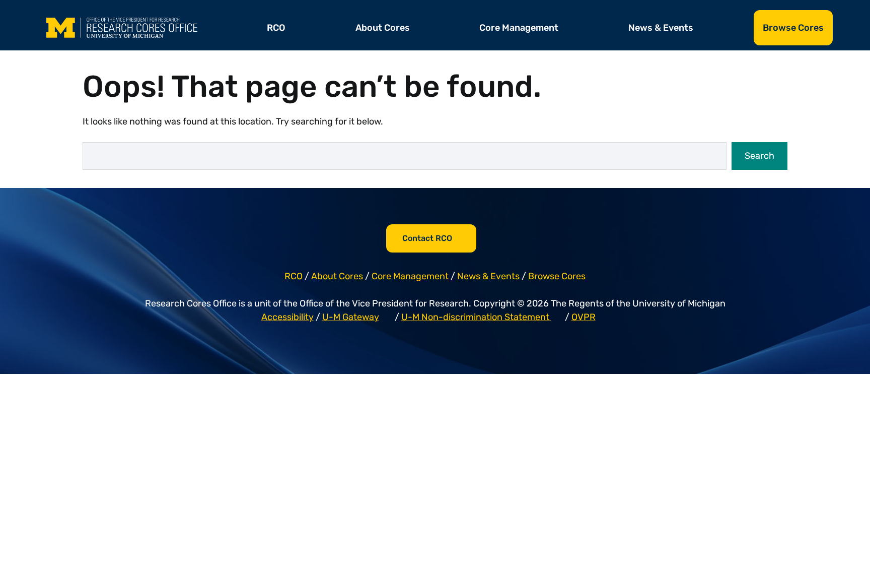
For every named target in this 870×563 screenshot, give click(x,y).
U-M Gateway (350, 317)
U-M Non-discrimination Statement (476, 317)
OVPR (583, 317)
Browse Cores (793, 27)
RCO (276, 27)
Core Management (518, 27)
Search (759, 155)
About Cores (382, 27)
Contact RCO (427, 238)
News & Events (660, 27)
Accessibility (287, 317)
